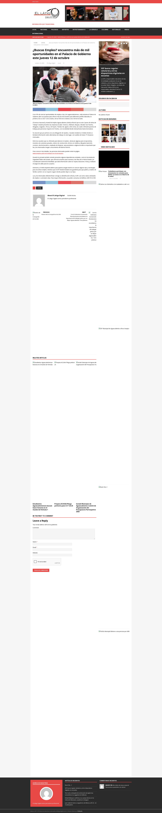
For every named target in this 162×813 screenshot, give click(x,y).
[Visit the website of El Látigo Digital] (48, 202)
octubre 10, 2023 (39, 63)
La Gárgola (93, 29)
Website (35, 553)
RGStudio (80, 811)
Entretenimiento (79, 29)
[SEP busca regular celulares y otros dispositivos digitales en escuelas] (114, 53)
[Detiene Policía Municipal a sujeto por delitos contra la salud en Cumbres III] (105, 139)
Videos (126, 29)
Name (35, 542)
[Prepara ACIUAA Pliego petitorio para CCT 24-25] (64, 431)
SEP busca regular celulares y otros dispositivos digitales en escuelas (113, 72)
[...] (114, 91)
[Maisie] (102, 787)
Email (34, 547)
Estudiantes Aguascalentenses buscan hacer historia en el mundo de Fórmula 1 (42, 507)
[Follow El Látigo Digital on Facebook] (50, 202)
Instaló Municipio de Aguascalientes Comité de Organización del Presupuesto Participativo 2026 (86, 508)
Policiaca (54, 29)
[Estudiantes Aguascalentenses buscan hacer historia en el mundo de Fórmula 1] (43, 431)
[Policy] (130, 1)
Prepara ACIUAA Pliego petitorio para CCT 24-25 (63, 505)
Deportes (65, 29)
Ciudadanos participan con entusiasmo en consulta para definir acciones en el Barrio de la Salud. (118, 173)
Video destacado (108, 147)
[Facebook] (122, 1)
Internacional (37, 33)
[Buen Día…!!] (105, 127)
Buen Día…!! (68, 785)
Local (34, 29)
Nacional (43, 29)
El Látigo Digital (51, 63)
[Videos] (126, 1)
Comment (36, 528)
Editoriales (116, 29)
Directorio (35, 1)
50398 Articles (71, 195)
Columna (105, 29)
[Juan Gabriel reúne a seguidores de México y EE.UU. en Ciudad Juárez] (94, 13)
